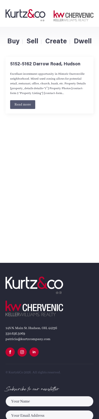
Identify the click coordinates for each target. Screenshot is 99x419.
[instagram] (22, 352)
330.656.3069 (15, 334)
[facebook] (10, 352)
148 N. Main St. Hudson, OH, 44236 (31, 328)
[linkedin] (34, 352)
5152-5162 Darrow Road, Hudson (45, 64)
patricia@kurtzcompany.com (28, 339)
